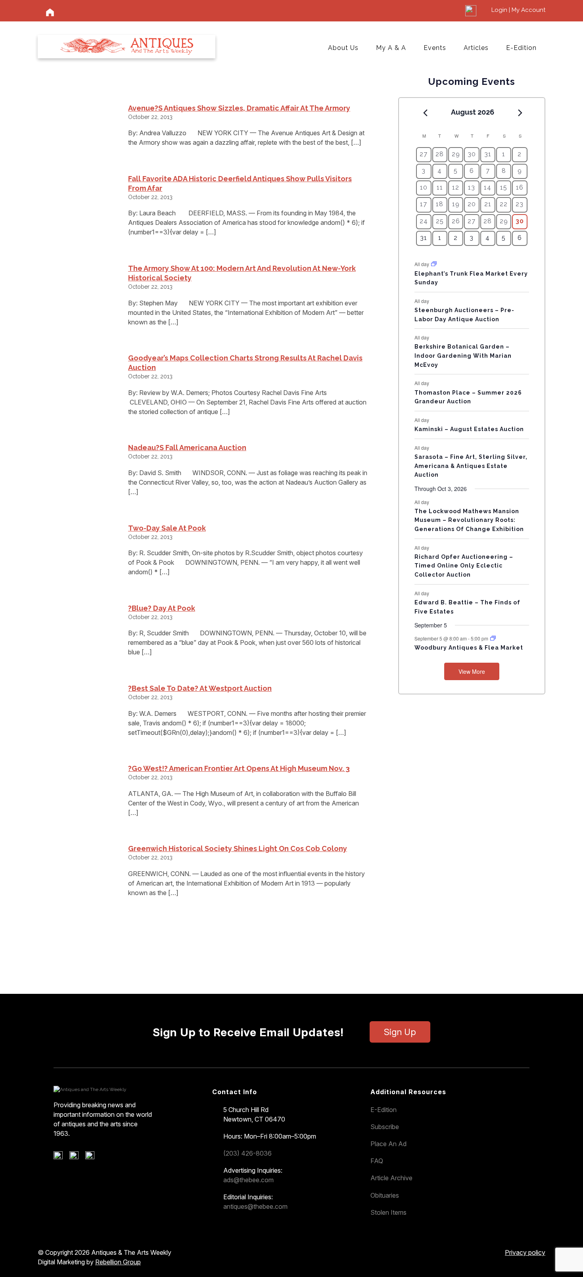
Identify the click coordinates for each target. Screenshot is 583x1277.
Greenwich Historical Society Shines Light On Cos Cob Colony (237, 848)
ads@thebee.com (248, 1180)
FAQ (376, 1161)
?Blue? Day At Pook (161, 608)
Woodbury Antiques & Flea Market (468, 647)
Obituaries (384, 1195)
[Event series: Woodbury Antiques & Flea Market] (493, 638)
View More (471, 671)
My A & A (391, 48)
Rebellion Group (118, 1262)
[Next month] (520, 112)
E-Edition (521, 48)
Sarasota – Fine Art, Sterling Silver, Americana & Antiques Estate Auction (470, 466)
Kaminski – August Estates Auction (469, 429)
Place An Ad (388, 1144)
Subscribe (384, 1127)
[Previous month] (425, 112)
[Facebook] (61, 1157)
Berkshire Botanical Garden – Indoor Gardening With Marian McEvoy (463, 355)
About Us (343, 48)
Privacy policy (525, 1252)
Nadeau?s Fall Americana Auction (187, 447)
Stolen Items (388, 1212)
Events (435, 48)
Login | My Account (518, 9)
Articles (476, 48)
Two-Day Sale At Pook (167, 528)
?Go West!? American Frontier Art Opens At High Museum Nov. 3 (239, 768)
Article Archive (391, 1178)
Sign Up (400, 1032)
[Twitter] (76, 1157)
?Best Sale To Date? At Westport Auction (200, 688)
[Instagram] (92, 1157)
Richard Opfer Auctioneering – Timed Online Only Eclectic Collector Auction (463, 566)
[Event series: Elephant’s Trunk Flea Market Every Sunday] (434, 264)
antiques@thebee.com (255, 1206)
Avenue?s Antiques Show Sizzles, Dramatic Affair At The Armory (239, 108)
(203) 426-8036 (247, 1153)
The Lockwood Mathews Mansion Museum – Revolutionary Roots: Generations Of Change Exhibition (469, 520)
